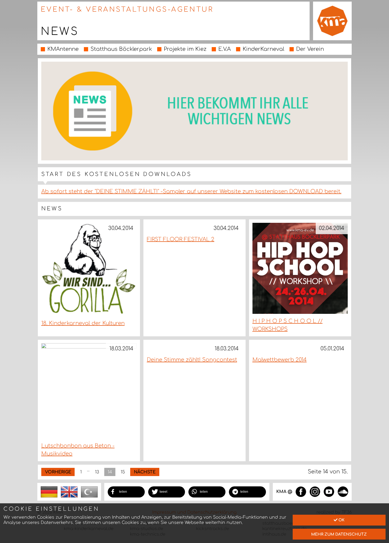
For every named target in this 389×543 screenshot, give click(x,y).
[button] (126, 491)
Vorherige (58, 472)
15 (123, 472)
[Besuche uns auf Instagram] (315, 491)
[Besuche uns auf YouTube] (329, 491)
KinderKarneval (263, 49)
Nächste (145, 472)
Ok (341, 520)
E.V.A (224, 49)
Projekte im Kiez (185, 49)
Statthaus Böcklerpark (121, 49)
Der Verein (310, 49)
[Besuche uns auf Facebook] (301, 491)
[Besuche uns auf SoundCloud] (343, 491)
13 (97, 472)
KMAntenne (63, 49)
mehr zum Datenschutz (339, 534)
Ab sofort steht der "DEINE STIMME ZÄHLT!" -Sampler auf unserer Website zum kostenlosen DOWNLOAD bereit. (191, 191)
